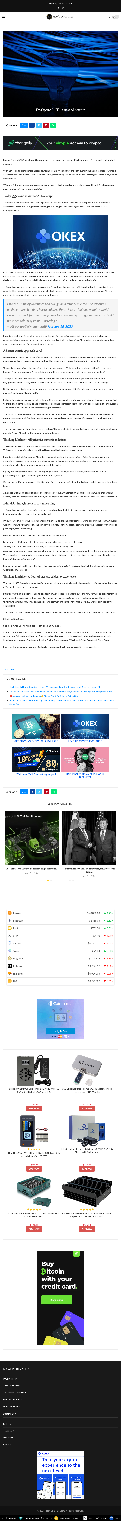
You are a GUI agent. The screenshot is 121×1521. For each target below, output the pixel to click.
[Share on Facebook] (32, 125)
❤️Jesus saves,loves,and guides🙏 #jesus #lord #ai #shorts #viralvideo (43, 696)
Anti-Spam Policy (11, 1406)
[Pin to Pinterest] (46, 125)
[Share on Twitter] (39, 125)
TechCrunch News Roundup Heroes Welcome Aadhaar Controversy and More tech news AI (54, 687)
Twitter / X (8, 1430)
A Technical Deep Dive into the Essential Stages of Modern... (32, 868)
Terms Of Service (11, 1385)
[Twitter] (58, 7)
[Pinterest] (63, 7)
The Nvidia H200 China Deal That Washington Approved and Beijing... (89, 870)
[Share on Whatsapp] (53, 125)
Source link (8, 669)
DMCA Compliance (12, 1399)
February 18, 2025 (60, 326)
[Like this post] (25, 125)
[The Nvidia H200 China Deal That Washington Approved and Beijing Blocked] (89, 838)
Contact (7, 1444)
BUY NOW (34, 1108)
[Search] (108, 16)
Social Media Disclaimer (14, 1392)
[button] (9, 845)
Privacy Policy (10, 1378)
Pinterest (8, 1437)
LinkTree (7, 1424)
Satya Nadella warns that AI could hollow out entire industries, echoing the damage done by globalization (60, 691)
